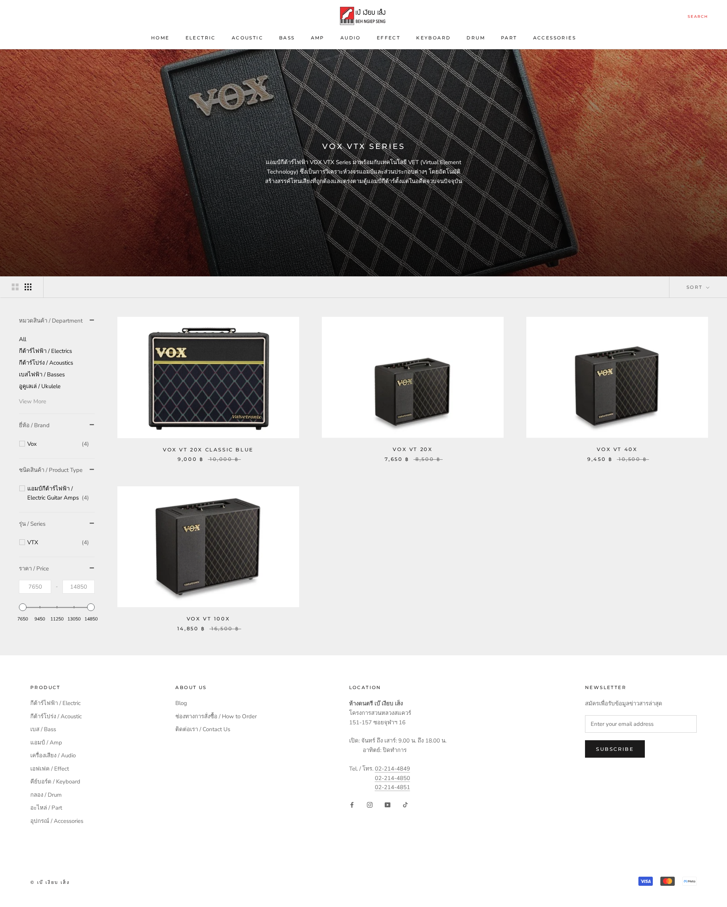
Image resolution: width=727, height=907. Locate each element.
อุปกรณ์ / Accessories (56, 821)
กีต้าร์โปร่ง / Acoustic (56, 716)
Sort (695, 287)
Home (160, 38)
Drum (475, 38)
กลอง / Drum (46, 795)
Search (698, 16)
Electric (201, 38)
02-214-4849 (392, 768)
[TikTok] (405, 804)
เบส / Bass (43, 729)
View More (32, 401)
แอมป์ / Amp (46, 742)
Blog (181, 703)
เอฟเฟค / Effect (49, 768)
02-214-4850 (392, 778)
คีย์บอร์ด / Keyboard (55, 781)
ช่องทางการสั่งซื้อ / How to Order (216, 716)
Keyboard (433, 38)
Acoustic (247, 38)
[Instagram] (370, 804)
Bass (287, 38)
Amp (317, 38)
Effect (388, 38)
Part (509, 38)
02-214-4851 (392, 787)
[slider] (23, 607)
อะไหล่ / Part (46, 807)
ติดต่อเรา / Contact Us (202, 729)
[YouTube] (387, 804)
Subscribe (615, 749)
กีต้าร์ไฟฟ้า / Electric (55, 703)
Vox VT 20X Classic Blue (208, 449)
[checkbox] (58, 444)
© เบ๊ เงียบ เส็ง (50, 882)
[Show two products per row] (15, 287)
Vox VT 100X (208, 619)
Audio (350, 38)
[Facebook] (352, 804)
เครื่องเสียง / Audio (53, 755)
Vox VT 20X (412, 449)
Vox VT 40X (617, 449)
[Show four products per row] (28, 287)
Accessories (554, 38)
